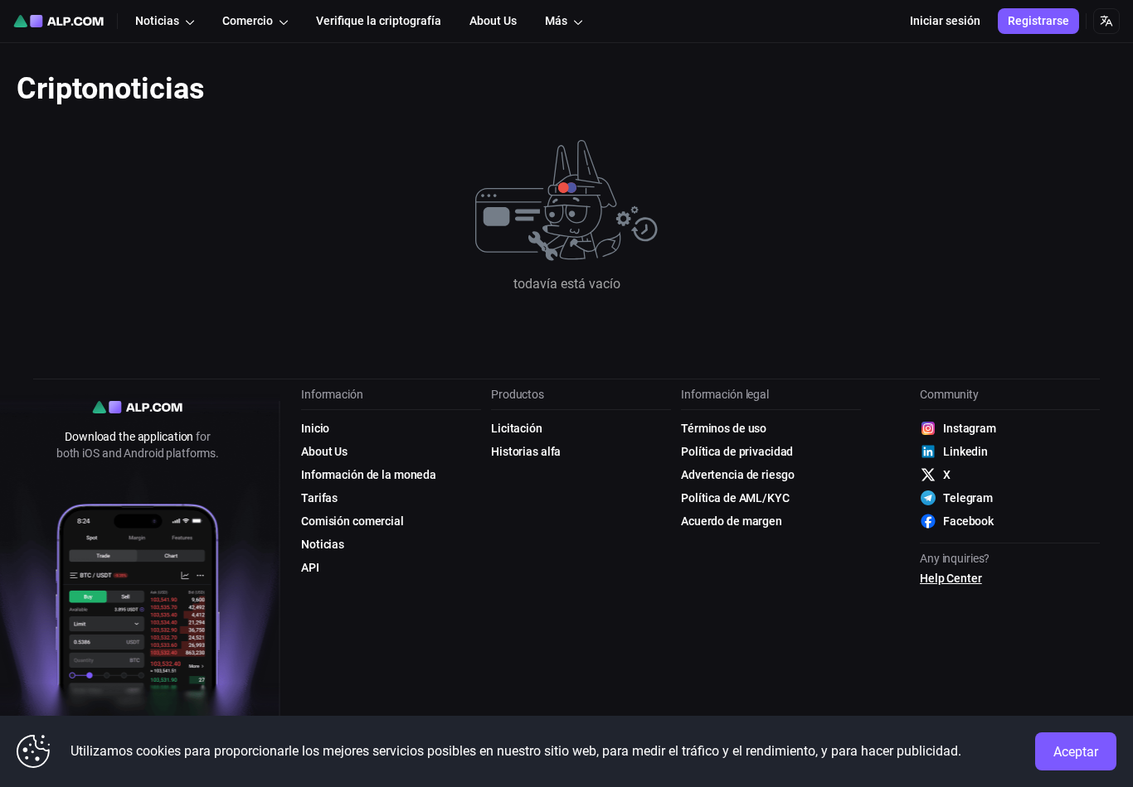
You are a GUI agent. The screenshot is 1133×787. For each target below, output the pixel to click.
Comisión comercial (352, 521)
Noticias (322, 544)
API (310, 567)
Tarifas (319, 498)
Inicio (315, 428)
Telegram (968, 498)
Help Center (951, 578)
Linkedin (965, 451)
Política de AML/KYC (735, 498)
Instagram (969, 428)
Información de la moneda (368, 474)
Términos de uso (723, 428)
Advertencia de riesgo (737, 474)
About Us (324, 451)
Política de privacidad (737, 451)
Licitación (516, 428)
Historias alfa (526, 451)
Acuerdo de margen (731, 521)
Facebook (968, 521)
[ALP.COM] (58, 21)
